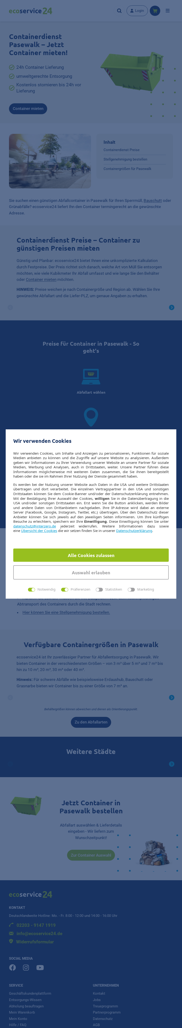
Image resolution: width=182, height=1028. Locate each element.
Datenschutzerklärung (134, 530)
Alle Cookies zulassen (91, 555)
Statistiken (113, 589)
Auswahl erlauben (91, 572)
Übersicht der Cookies (39, 530)
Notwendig (46, 589)
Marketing (145, 589)
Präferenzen (80, 589)
